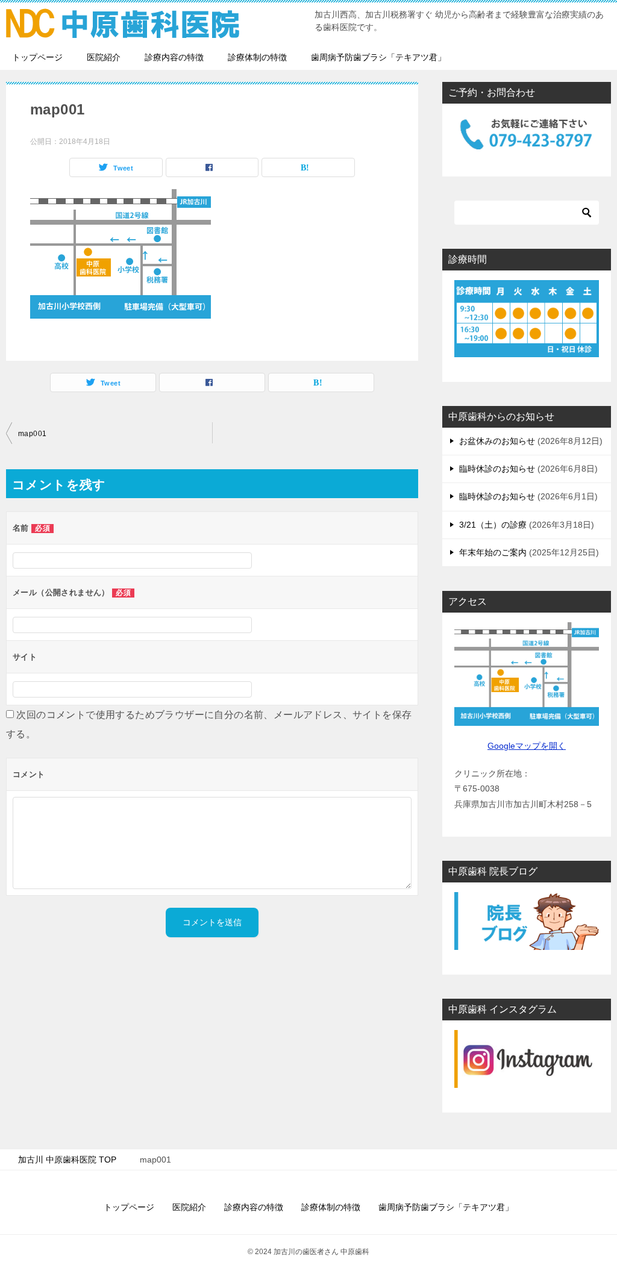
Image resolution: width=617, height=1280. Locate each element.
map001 (32, 433)
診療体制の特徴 (257, 57)
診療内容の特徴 (174, 57)
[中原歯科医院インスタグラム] (526, 1059)
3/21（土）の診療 (493, 524)
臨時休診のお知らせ (497, 468)
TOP (67, 1159)
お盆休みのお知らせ (497, 441)
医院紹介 (104, 57)
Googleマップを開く (526, 746)
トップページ (37, 57)
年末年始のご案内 (493, 552)
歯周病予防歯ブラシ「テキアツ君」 (378, 57)
